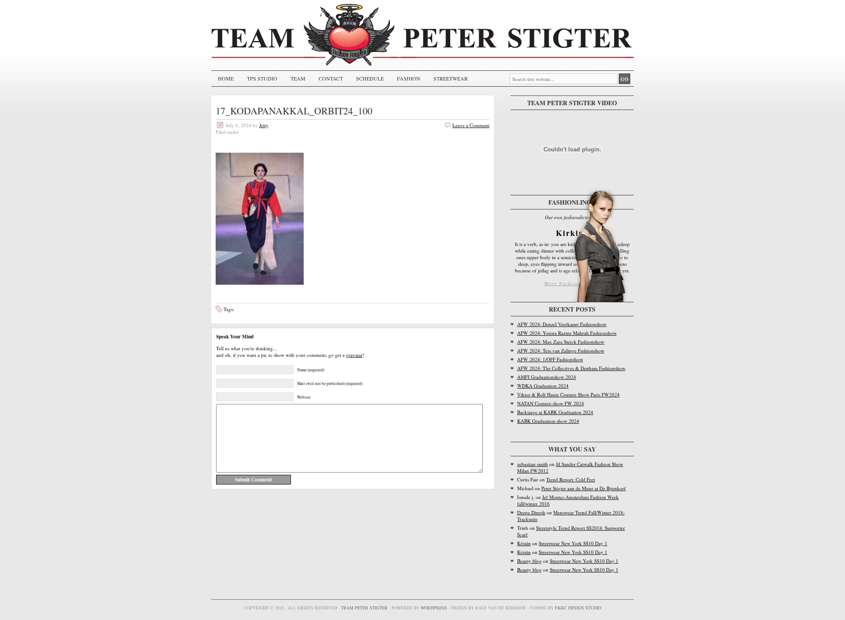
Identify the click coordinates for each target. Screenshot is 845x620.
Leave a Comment (470, 125)
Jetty (263, 125)
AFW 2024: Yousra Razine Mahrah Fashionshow (567, 333)
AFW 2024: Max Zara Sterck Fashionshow (560, 341)
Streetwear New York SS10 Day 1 (573, 543)
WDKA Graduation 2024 (543, 385)
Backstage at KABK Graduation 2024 (555, 412)
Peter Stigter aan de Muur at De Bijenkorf (583, 488)
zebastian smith (532, 464)
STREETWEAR (451, 78)
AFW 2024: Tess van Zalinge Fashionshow (560, 350)
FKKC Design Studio (578, 608)
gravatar (354, 355)
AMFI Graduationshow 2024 (546, 377)
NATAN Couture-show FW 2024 (550, 403)
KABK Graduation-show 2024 (548, 421)
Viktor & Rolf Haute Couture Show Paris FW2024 (568, 394)
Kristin (524, 543)
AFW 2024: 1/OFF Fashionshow (550, 359)
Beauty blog (529, 561)
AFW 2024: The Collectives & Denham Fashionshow (571, 368)
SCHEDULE (370, 78)
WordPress (434, 608)
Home (226, 78)
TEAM (297, 78)
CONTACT (331, 78)
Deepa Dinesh (531, 512)
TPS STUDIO (262, 78)
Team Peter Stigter (364, 608)
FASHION (408, 78)
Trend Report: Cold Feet (570, 479)
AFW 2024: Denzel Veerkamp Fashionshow (561, 324)
